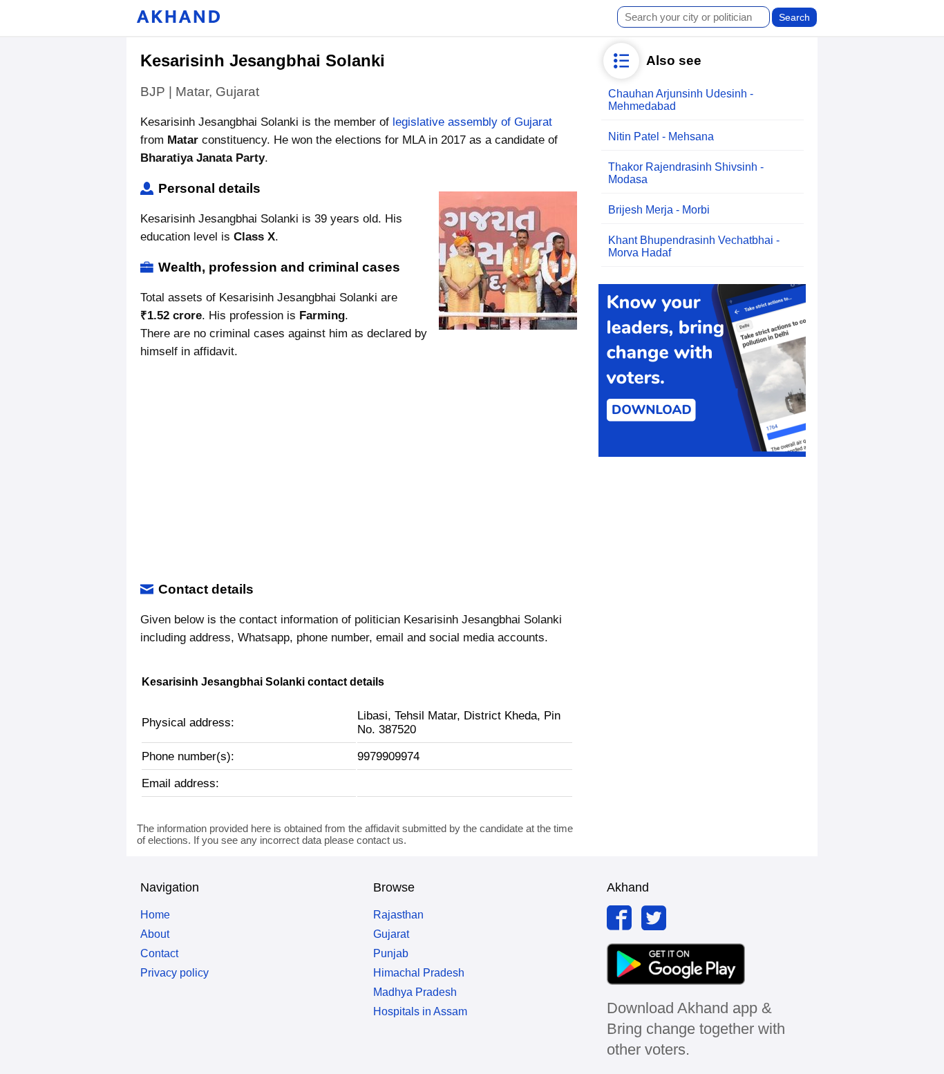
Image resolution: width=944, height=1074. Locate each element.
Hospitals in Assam (420, 1011)
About (154, 934)
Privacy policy (174, 973)
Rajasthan (398, 915)
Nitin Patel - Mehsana (661, 136)
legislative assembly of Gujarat (472, 122)
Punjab (390, 953)
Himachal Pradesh (418, 973)
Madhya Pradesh (415, 992)
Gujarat (391, 934)
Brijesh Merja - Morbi (659, 210)
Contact (159, 953)
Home (155, 915)
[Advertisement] (356, 471)
